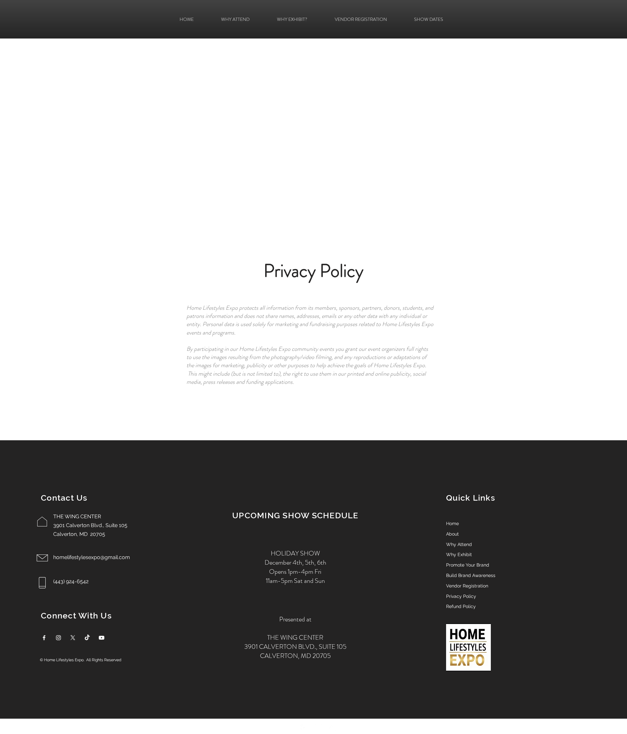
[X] (73, 637)
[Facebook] (44, 637)
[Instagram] (58, 637)
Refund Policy (461, 606)
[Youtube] (101, 637)
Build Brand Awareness (470, 575)
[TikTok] (87, 637)
